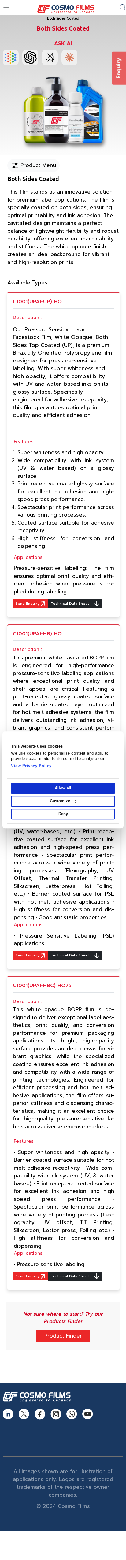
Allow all (63, 788)
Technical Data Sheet (70, 603)
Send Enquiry (28, 603)
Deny (63, 814)
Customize (60, 801)
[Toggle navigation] (6, 9)
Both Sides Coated (63, 18)
